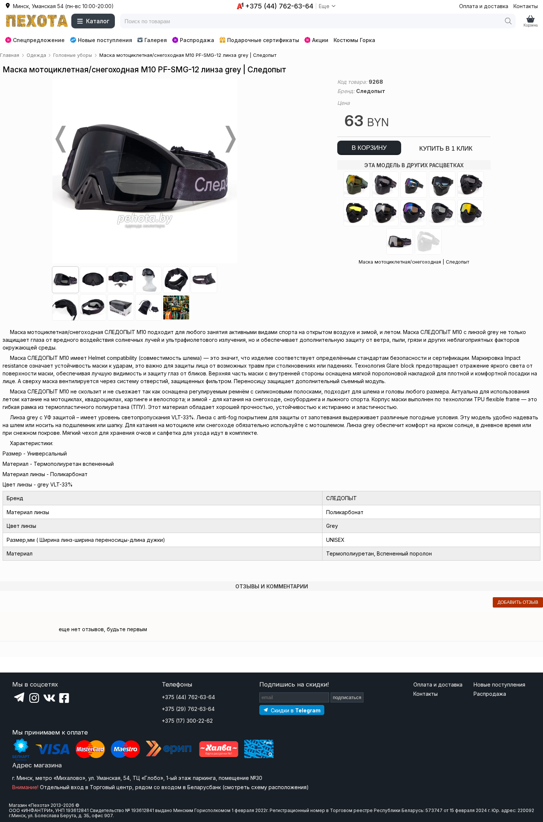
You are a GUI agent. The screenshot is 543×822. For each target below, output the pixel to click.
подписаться (347, 697)
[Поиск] (508, 21)
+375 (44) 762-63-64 (188, 697)
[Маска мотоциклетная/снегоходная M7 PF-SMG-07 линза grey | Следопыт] (471, 184)
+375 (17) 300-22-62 (187, 721)
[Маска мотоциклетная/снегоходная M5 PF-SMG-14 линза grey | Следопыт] (442, 184)
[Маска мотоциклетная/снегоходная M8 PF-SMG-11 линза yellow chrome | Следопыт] (471, 213)
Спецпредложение (39, 40)
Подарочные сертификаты (263, 40)
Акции (320, 40)
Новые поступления (105, 40)
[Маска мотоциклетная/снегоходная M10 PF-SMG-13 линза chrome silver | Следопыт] (400, 241)
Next (229, 139)
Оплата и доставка (483, 6)
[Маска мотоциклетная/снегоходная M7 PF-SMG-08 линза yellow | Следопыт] (357, 213)
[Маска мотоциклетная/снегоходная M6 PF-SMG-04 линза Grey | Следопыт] (385, 184)
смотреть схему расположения (265, 787)
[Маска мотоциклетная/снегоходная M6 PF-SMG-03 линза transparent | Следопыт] (428, 241)
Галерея (155, 40)
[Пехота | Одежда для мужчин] (37, 21)
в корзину (369, 147)
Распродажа (197, 40)
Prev (59, 139)
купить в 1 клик (445, 148)
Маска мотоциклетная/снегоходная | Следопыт (414, 262)
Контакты (525, 6)
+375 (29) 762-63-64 (188, 709)
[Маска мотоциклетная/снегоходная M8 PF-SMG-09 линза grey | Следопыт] (442, 213)
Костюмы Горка (354, 40)
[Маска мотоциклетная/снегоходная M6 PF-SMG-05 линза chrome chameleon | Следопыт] (357, 184)
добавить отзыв (518, 602)
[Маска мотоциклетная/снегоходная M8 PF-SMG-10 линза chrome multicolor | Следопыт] (414, 213)
